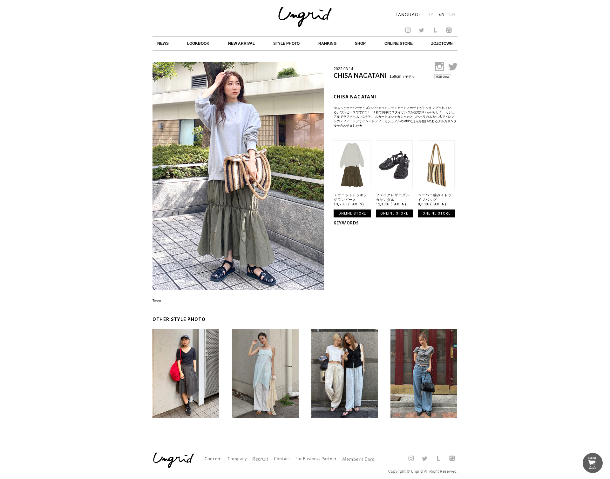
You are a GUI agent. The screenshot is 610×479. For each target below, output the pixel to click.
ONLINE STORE (398, 43)
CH (452, 15)
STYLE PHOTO (286, 43)
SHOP (360, 43)
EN (441, 15)
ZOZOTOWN (442, 43)
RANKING (327, 43)
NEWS (163, 43)
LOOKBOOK (198, 43)
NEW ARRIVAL (241, 43)
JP (430, 15)
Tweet (156, 300)
